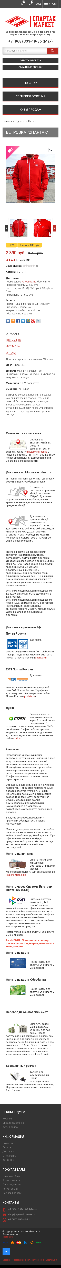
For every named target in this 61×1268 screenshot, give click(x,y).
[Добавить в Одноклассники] (13, 321)
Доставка (8, 1151)
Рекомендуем (14, 1112)
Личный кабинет (12, 1176)
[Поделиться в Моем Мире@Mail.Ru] (28, 321)
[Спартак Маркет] (30, 21)
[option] (18, 228)
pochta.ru (40, 657)
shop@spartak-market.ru (22, 1214)
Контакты (8, 1160)
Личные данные (12, 1184)
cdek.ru (17, 738)
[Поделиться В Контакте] (8, 321)
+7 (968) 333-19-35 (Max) (30, 41)
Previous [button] (6, 228)
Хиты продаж (30, 109)
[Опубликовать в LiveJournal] (38, 321)
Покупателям (14, 1169)
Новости (8, 1143)
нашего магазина (37, 451)
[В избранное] (51, 150)
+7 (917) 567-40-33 (19, 1219)
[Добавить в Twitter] (23, 321)
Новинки (30, 83)
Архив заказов (11, 1180)
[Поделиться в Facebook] (18, 321)
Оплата (7, 1147)
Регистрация (50, 4)
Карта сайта (8, 1237)
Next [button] (54, 228)
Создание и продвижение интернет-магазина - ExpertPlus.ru (30, 1260)
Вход (38, 4)
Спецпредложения (30, 96)
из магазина (29, 281)
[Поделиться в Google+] (33, 321)
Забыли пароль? (12, 1192)
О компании (9, 1155)
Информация (13, 1136)
